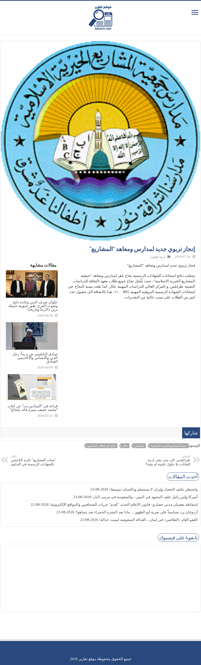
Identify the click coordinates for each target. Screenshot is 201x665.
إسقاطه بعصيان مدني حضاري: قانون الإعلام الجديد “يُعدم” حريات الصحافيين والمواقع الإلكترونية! (124, 504)
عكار (125, 445)
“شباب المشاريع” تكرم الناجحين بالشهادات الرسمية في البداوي (33, 460)
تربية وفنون (157, 257)
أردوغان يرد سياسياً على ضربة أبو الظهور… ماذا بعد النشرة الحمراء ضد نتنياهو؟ (136, 512)
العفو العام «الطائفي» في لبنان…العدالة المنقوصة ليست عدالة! (148, 520)
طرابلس (139, 445)
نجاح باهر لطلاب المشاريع (102, 445)
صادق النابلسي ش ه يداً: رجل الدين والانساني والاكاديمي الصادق (35, 357)
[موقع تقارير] (100, 17)
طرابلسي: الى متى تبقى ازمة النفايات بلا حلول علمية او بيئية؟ (168, 460)
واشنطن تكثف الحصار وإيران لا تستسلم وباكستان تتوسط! (153, 489)
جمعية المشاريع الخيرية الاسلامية (169, 445)
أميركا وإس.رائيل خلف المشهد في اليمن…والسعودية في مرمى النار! (145, 497)
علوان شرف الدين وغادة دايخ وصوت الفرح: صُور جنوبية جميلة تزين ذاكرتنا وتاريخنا (33, 305)
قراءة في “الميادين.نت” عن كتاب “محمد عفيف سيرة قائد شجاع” (33, 408)
